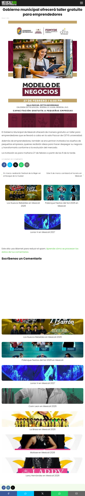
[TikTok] (13, 488)
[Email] (26, 164)
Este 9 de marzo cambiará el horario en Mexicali (64, 174)
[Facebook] (4, 164)
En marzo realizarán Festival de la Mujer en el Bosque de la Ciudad (22, 174)
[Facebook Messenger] (9, 164)
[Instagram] (8, 488)
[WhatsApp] (21, 164)
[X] (15, 164)
